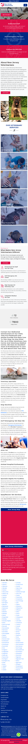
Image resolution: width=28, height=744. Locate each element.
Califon (4, 668)
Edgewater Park (20, 659)
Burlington (5, 659)
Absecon (4, 584)
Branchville (5, 646)
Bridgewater (5, 651)
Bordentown (5, 640)
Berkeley (4, 619)
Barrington (5, 602)
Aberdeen (4, 582)
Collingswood (19, 617)
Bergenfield (5, 617)
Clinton (17, 613)
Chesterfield (19, 597)
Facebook (16, 742)
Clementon (18, 606)
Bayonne (4, 604)
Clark (17, 602)
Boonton (4, 637)
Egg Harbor (19, 662)
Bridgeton (4, 649)
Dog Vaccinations (5, 701)
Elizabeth (18, 664)
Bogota (4, 635)
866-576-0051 (14, 1)
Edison (17, 660)
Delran (17, 628)
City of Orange (19, 601)
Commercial (19, 622)
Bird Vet (3, 708)
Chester (18, 595)
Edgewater (18, 657)
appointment (5, 263)
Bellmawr (4, 613)
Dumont (18, 639)
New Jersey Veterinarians (16, 740)
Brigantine (5, 653)
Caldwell (4, 666)
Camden (4, 669)
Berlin (3, 622)
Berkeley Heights (6, 620)
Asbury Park (5, 591)
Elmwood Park (19, 668)
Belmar (4, 615)
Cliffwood (18, 610)
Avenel (4, 599)
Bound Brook (5, 642)
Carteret (18, 586)
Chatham (18, 590)
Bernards (4, 626)
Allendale (4, 588)
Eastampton (19, 653)
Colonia (18, 619)
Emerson (18, 669)
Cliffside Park (19, 608)
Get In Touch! (5, 92)
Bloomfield (5, 631)
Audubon (4, 595)
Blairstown (5, 630)
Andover (4, 590)
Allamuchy (4, 586)
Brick (3, 648)
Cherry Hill (18, 593)
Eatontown (18, 655)
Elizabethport (19, 666)
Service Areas (4, 712)
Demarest (18, 630)
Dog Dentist (4, 699)
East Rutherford (20, 649)
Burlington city (6, 660)
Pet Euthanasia (4, 704)
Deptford (18, 635)
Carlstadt (18, 582)
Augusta (4, 597)
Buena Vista (5, 657)
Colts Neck (18, 620)
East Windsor (19, 651)
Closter (17, 615)
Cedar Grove (19, 588)
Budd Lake (4, 655)
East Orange (19, 648)
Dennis (17, 631)
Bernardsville (5, 628)
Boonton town (5, 639)
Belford (4, 610)
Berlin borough (6, 624)
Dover (17, 637)
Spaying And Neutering (6, 710)
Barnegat (4, 601)
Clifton (17, 611)
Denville (18, 633)
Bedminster (5, 608)
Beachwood (5, 606)
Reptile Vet (3, 706)
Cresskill (18, 626)
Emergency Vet (4, 695)
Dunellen (18, 640)
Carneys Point (19, 584)
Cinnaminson (19, 599)
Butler (3, 662)
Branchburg (5, 644)
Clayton (18, 604)
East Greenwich (19, 644)
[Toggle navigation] (25, 5)
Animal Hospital (4, 697)
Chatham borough (20, 591)
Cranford (18, 624)
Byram (4, 664)
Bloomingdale (5, 633)
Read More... (14, 150)
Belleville (4, 611)
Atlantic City (5, 593)
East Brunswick (19, 642)
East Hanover (19, 646)
